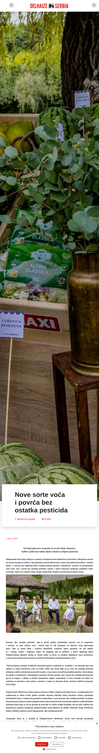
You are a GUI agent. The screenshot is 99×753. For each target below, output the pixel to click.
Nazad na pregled (26, 519)
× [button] (97, 724)
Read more (63, 733)
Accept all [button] (42, 744)
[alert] (49, 737)
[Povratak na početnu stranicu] (49, 6)
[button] (46, 519)
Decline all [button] (56, 744)
